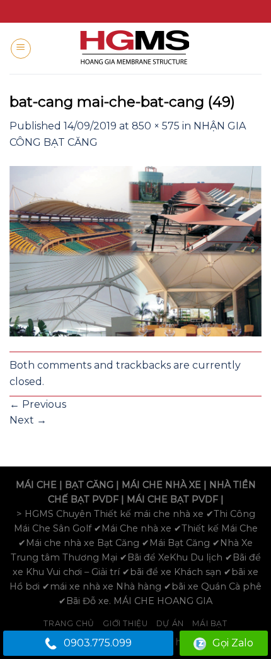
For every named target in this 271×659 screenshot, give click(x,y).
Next (28, 420)
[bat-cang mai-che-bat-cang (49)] (135, 250)
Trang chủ (69, 623)
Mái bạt (209, 623)
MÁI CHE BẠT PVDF (172, 499)
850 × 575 (156, 126)
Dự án (170, 623)
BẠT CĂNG (89, 484)
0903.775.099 (98, 643)
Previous (37, 404)
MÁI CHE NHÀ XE (161, 484)
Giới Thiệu (125, 623)
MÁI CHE (36, 484)
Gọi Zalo (232, 643)
